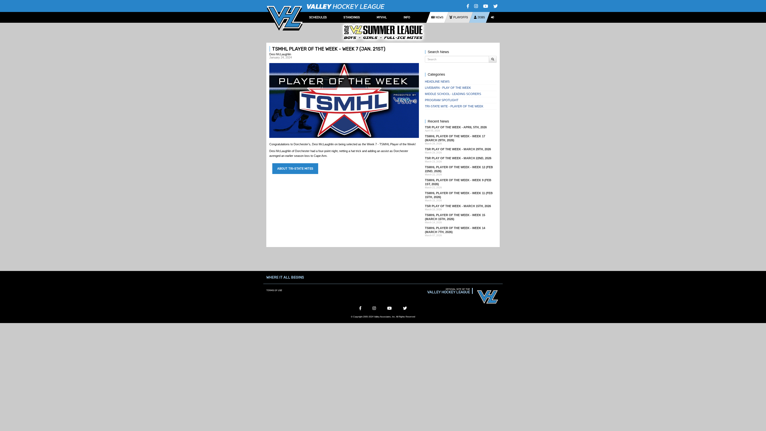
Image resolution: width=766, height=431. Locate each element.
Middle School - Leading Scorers (453, 94)
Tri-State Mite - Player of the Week (454, 106)
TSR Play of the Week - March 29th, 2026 (458, 149)
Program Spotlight (441, 100)
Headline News (437, 81)
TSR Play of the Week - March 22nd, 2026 (458, 158)
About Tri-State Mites (295, 168)
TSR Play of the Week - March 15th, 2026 (458, 206)
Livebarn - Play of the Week (448, 87)
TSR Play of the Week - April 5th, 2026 (456, 127)
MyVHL (382, 17)
